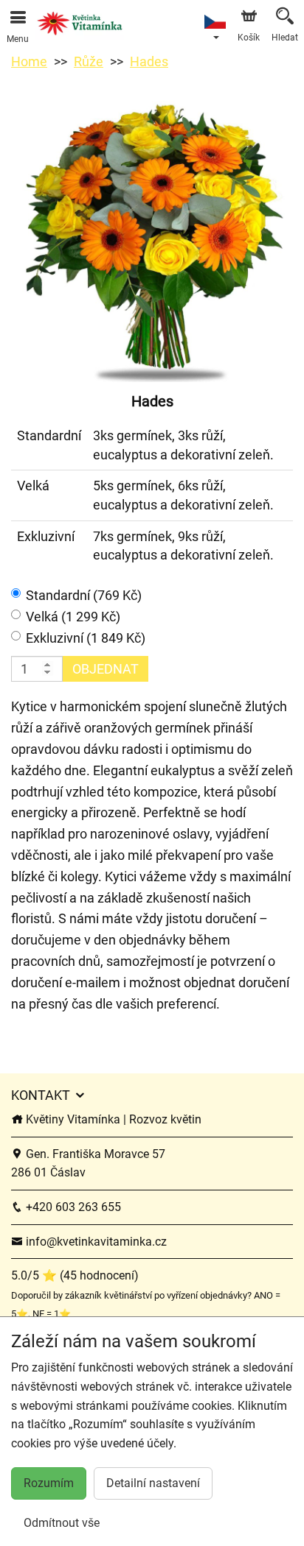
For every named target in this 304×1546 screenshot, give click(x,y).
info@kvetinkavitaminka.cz (95, 1242)
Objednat (105, 669)
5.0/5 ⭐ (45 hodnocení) (75, 1275)
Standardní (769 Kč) (84, 595)
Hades (149, 61)
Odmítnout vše (62, 1523)
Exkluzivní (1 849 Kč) (85, 638)
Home (29, 61)
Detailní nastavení (153, 1483)
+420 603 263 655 (72, 1207)
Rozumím (49, 1483)
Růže (88, 61)
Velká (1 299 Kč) (73, 616)
